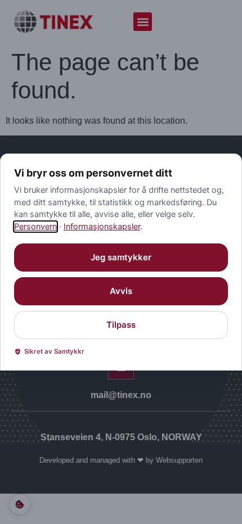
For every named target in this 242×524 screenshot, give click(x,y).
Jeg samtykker (121, 257)
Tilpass (121, 324)
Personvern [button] (35, 227)
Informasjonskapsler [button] (102, 227)
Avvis (121, 291)
